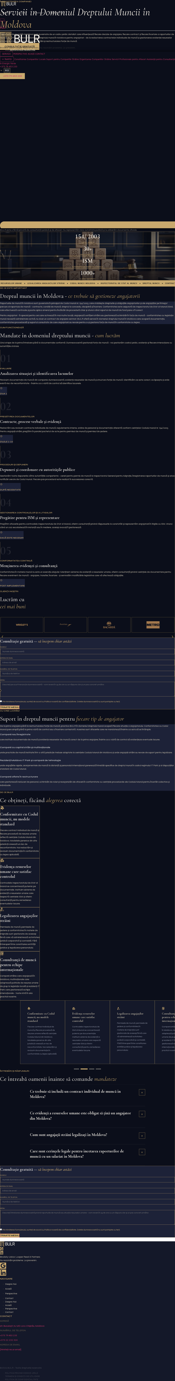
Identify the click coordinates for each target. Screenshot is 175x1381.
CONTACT (39, 13)
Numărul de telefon (8, 669)
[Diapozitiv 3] (90, 1068)
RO (7, 70)
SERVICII (6, 13)
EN (1, 28)
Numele (3, 647)
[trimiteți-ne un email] (10, 1349)
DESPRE (22, 13)
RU (4, 28)
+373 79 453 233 (8, 66)
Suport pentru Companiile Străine (62, 59)
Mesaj (2, 680)
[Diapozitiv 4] (98, 1068)
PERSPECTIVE (58, 13)
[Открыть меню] (2, 20)
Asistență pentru (154, 59)
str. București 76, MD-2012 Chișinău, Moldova (22, 1325)
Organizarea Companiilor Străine (95, 59)
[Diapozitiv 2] (83, 1068)
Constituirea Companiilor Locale (30, 59)
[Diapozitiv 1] (76, 1068)
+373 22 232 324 (9, 1340)
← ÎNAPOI (7, 59)
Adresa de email (6, 658)
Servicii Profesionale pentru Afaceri (129, 59)
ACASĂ (31, 54)
